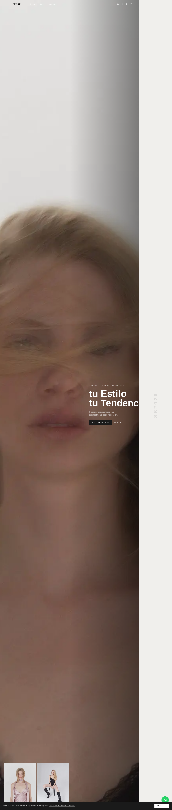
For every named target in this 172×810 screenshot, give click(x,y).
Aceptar (161, 806)
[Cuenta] (127, 4)
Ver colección (100, 423)
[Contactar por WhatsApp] (165, 800)
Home (32, 4)
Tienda (117, 422)
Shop (42, 4)
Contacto (52, 4)
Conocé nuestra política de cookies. (62, 806)
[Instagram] (118, 4)
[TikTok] (123, 4)
